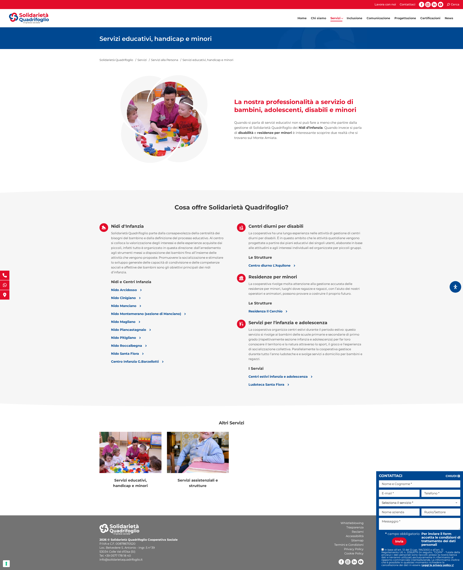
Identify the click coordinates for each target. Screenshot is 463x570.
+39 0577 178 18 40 (118, 555)
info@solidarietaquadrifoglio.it (121, 559)
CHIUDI (451, 476)
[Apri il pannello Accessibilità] (455, 287)
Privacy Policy (354, 549)
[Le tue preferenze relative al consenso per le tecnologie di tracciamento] (6, 563)
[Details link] (130, 452)
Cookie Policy (354, 553)
